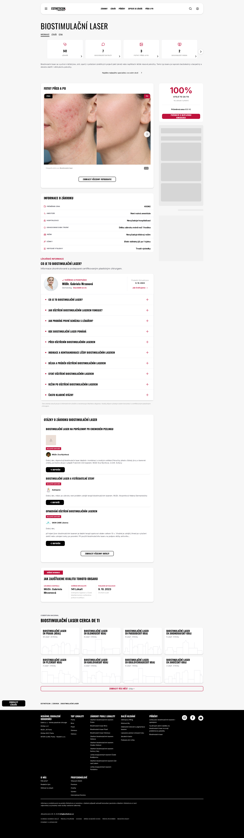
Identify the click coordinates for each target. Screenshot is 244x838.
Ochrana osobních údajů (50, 819)
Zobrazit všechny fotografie (97, 179)
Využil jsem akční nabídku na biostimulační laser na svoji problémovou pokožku (159, 728)
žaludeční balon (126, 736)
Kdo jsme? (44, 781)
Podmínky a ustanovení (49, 822)
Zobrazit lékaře (13, 703)
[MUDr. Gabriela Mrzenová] (51, 284)
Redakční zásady (123, 819)
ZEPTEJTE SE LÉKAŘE (135, 8)
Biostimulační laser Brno (98, 726)
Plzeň (73, 727)
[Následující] (200, 51)
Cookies (79, 819)
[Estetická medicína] (58, 9)
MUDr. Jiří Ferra (46, 730)
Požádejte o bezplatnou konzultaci (181, 116)
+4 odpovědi (55, 469)
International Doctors (78, 795)
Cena (61, 34)
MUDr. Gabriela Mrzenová (77, 284)
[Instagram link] (184, 718)
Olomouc (74, 730)
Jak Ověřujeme (139, 288)
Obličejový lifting (127, 720)
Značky (73, 788)
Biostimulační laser (156, 734)
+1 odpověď (55, 502)
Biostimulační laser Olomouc (100, 733)
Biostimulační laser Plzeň (99, 729)
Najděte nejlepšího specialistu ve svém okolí (120, 73)
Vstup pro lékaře (76, 781)
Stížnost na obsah (47, 788)
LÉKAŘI (113, 8)
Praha (73, 720)
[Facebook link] (192, 718)
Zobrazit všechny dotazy (97, 553)
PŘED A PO (149, 8)
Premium (74, 784)
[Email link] (200, 718)
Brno (72, 723)
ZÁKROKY (104, 8)
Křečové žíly (125, 723)
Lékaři (54, 34)
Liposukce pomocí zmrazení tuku (132, 733)
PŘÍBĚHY (122, 8)
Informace (45, 34)
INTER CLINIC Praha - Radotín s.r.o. (53, 737)
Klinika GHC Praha (47, 733)
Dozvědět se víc (80, 288)
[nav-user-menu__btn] (197, 8)
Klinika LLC (45, 726)
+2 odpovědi (55, 543)
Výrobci (73, 791)
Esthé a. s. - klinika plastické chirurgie (54, 722)
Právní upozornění (108, 819)
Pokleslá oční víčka (128, 740)
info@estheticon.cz (66, 814)
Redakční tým (45, 784)
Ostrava (73, 734)
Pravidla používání (67, 819)
